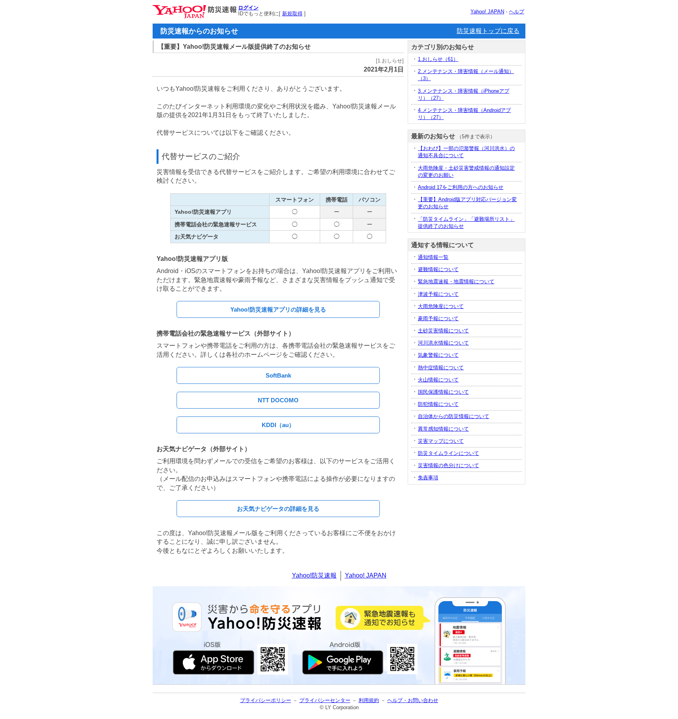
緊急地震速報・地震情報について (456, 281)
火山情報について (438, 380)
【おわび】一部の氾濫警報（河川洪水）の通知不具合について (466, 151)
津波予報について (438, 294)
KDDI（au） (278, 425)
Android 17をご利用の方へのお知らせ (460, 187)
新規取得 (292, 14)
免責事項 (428, 478)
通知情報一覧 (433, 257)
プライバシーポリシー (265, 700)
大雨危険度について (441, 306)
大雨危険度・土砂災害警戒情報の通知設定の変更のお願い (466, 171)
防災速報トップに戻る (488, 31)
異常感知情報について (443, 429)
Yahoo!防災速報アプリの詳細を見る (278, 309)
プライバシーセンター (324, 700)
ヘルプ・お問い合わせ (412, 700)
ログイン (248, 8)
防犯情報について (438, 404)
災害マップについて (441, 441)
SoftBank (278, 375)
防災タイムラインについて (448, 453)
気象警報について (438, 355)
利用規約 (369, 700)
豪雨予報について (438, 318)
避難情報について (438, 269)
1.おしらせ (438, 59)
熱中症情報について (441, 368)
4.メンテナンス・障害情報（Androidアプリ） (464, 113)
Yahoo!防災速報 (314, 575)
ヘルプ (516, 12)
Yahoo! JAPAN (487, 12)
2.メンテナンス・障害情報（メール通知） (466, 74)
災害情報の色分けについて (448, 465)
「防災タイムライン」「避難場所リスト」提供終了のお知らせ (466, 222)
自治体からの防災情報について (453, 416)
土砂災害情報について (443, 331)
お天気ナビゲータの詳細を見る (278, 508)
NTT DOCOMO (278, 400)
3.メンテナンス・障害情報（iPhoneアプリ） (463, 94)
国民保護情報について (443, 392)
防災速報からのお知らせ (199, 31)
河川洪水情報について (443, 343)
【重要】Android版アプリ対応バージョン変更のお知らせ (467, 202)
